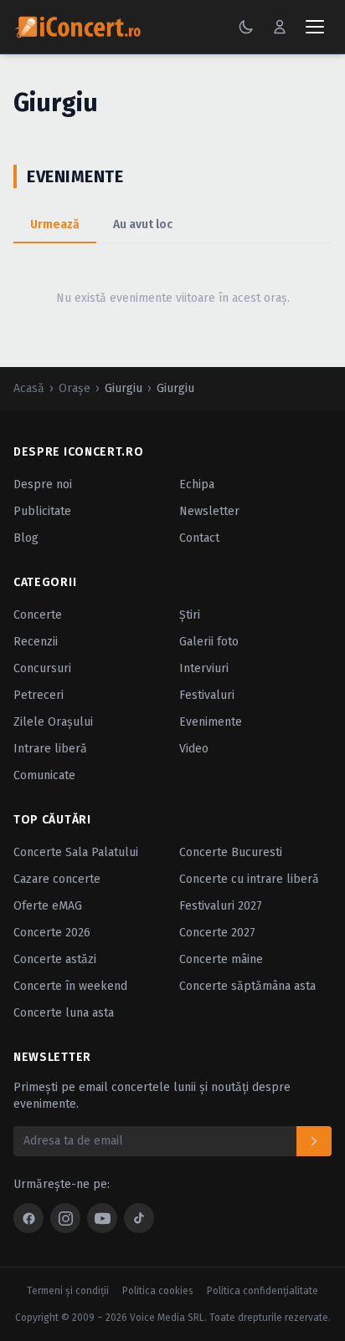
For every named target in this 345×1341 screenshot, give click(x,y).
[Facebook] (28, 1218)
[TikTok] (139, 1218)
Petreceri (38, 695)
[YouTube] (102, 1218)
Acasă (28, 388)
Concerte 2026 (51, 932)
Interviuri (204, 668)
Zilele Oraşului (53, 722)
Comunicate (44, 775)
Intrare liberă (50, 749)
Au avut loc (142, 224)
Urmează (55, 224)
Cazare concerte (56, 879)
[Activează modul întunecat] (246, 27)
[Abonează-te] (314, 1141)
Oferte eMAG (47, 906)
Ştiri (189, 615)
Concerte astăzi (54, 959)
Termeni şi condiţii (68, 1291)
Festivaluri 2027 (220, 906)
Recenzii (35, 642)
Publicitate (42, 511)
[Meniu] (315, 26)
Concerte (37, 615)
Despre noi (42, 484)
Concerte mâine (221, 959)
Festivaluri (206, 695)
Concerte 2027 (217, 932)
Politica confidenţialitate (262, 1291)
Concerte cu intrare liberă (249, 879)
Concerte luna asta (63, 1013)
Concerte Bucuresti (230, 852)
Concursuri (42, 668)
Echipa (196, 484)
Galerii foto (209, 642)
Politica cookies (157, 1291)
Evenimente (210, 722)
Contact (199, 538)
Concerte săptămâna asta (247, 986)
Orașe (74, 388)
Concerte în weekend (70, 986)
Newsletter (209, 511)
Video (194, 749)
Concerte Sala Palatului (75, 852)
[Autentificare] (280, 27)
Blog (26, 538)
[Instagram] (65, 1218)
